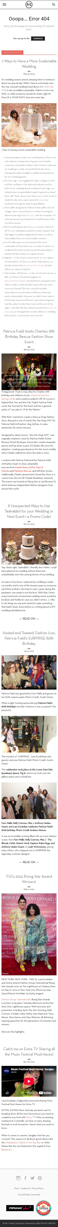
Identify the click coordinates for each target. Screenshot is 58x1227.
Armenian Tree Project (34, 265)
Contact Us (25, 1188)
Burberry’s (6, 1150)
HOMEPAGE (38, 38)
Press (16, 1188)
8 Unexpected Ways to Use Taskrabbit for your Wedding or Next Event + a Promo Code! (29, 511)
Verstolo (30, 215)
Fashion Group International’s (16, 1000)
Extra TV (30, 1117)
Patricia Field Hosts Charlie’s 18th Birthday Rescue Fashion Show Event (29, 337)
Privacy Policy (38, 1188)
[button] (54, 5)
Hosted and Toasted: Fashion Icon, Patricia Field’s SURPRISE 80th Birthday (29, 638)
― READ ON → (29, 619)
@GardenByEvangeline (15, 281)
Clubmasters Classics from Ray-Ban (23, 1143)
